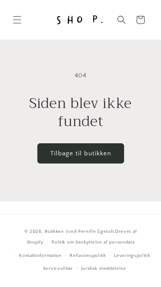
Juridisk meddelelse (103, 268)
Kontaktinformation (40, 255)
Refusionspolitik (88, 255)
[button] (17, 19)
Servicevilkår (58, 268)
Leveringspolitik (132, 255)
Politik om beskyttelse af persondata (93, 242)
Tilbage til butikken (80, 153)
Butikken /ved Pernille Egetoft (79, 231)
